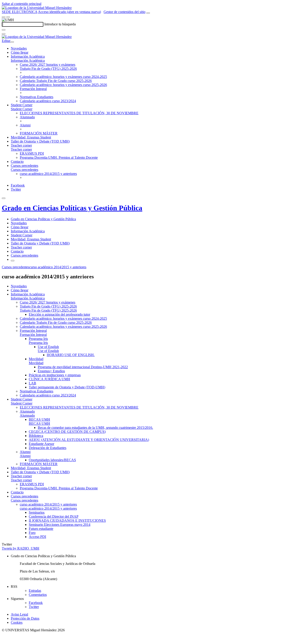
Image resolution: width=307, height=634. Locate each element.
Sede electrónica (19, 12)
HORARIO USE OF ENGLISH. (71, 355)
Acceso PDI (37, 537)
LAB (32, 383)
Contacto (17, 161)
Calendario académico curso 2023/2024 (48, 101)
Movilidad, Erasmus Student (31, 137)
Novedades (19, 48)
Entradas (35, 590)
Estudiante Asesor (41, 444)
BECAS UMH (39, 419)
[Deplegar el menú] (12, 260)
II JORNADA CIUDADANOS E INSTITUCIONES (67, 520)
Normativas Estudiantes (36, 97)
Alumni (25, 125)
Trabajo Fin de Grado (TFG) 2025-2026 (48, 68)
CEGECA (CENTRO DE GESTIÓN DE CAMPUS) (67, 432)
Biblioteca (36, 436)
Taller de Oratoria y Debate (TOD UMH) (40, 141)
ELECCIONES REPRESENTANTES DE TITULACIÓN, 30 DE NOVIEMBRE (79, 113)
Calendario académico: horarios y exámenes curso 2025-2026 (63, 85)
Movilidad (36, 359)
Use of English (48, 347)
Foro (32, 533)
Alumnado (27, 117)
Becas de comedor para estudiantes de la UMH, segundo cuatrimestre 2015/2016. (95, 427)
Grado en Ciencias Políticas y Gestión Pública (72, 208)
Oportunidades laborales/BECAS (52, 460)
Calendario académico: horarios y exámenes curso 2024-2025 (63, 77)
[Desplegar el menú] (8, 17)
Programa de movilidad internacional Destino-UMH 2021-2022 (83, 367)
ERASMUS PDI (32, 153)
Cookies (16, 622)
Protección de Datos (25, 618)
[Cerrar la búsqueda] (3, 34)
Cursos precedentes (24, 165)
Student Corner (21, 105)
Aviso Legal (19, 614)
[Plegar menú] (12, 42)
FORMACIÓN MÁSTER (39, 133)
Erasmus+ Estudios (51, 371)
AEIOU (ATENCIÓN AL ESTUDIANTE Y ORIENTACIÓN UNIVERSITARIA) (89, 440)
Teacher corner (21, 145)
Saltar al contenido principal (21, 4)
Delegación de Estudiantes (47, 448)
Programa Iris (38, 339)
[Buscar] (3, 30)
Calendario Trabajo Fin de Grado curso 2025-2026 (56, 81)
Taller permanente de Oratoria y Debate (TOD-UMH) (67, 387)
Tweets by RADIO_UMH (20, 548)
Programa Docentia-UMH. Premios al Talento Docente (59, 157)
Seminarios (36, 512)
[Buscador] (148, 13)
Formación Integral (33, 89)
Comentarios (38, 595)
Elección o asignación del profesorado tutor (59, 314)
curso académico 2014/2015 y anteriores (48, 174)
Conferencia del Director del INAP (53, 516)
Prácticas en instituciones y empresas (55, 375)
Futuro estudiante (41, 529)
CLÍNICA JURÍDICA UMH (49, 379)
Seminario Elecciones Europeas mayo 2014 (59, 524)
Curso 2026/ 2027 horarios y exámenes (47, 64)
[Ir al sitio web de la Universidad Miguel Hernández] (37, 8)
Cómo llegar (19, 52)
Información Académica (28, 56)
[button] (28, 60)
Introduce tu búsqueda (60, 24)
